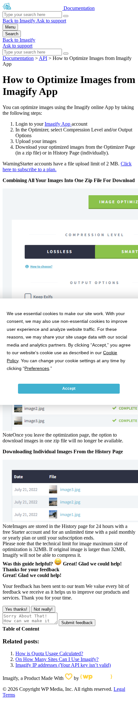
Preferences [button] (36, 368)
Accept (68, 388)
